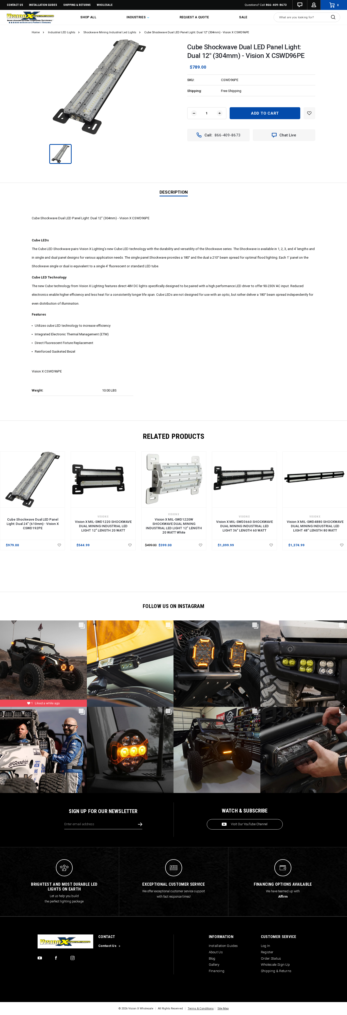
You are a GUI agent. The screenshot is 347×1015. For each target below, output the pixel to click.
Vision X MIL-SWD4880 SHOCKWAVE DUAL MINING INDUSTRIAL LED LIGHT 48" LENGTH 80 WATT (315, 526)
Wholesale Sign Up (275, 964)
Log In (265, 946)
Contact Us (15, 5)
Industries (136, 17)
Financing (217, 971)
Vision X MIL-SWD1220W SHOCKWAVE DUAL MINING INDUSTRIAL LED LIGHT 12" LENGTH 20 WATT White (174, 526)
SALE (243, 17)
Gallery (214, 964)
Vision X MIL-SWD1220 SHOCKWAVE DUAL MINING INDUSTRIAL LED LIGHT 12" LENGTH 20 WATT (103, 526)
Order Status (271, 958)
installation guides (43, 5)
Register (267, 952)
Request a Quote (194, 17)
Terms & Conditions (201, 1008)
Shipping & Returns (77, 5)
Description (174, 192)
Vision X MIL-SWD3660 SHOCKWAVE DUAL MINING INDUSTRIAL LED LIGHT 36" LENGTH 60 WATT (244, 526)
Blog (212, 958)
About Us (216, 952)
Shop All (88, 17)
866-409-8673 (276, 5)
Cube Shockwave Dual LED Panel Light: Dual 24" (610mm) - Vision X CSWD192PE (33, 524)
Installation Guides (223, 946)
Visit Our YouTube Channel (249, 824)
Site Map (223, 1008)
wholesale (105, 5)
